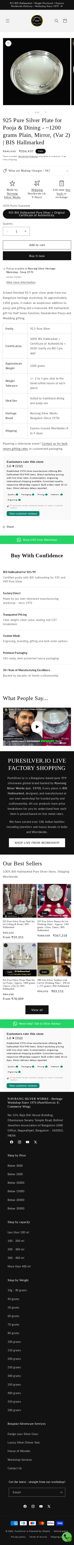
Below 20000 (16, 1199)
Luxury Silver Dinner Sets (24, 1442)
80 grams (13, 1333)
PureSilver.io (21, 1531)
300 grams (14, 1375)
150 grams (14, 1350)
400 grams (14, 1393)
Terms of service (38, 1537)
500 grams (14, 1410)
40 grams (13, 1299)
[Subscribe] (61, 1492)
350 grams (14, 1384)
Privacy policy (18, 1537)
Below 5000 (15, 1174)
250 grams (14, 1367)
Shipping (37, 189)
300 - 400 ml (16, 1257)
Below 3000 (15, 1165)
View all (37, 1010)
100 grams (14, 1341)
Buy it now (37, 256)
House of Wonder (19, 1451)
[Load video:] (37, 727)
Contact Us (15, 1468)
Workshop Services (20, 1459)
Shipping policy (59, 1537)
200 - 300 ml (16, 1249)
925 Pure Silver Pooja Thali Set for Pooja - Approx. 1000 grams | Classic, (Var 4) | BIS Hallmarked (19, 984)
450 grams (14, 1401)
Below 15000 (16, 1191)
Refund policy (61, 1531)
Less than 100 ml (18, 1232)
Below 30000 (16, 1208)
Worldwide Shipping (28, 156)
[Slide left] (28, 112)
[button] (7, 21)
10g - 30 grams (17, 1290)
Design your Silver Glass (23, 1434)
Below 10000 (16, 1182)
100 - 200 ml (16, 1240)
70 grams (13, 1324)
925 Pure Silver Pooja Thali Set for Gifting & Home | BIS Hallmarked (19, 924)
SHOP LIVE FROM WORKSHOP (37, 842)
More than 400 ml (19, 1266)
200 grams (14, 1358)
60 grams (13, 1316)
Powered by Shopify (39, 1531)
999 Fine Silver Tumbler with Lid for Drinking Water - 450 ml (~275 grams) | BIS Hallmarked (53, 983)
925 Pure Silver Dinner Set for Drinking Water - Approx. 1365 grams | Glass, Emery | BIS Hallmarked (53, 926)
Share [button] (10, 526)
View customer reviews (23, 513)
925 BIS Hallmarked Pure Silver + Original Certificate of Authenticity (37, 214)
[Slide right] (45, 112)
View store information (20, 282)
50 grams (13, 1307)
